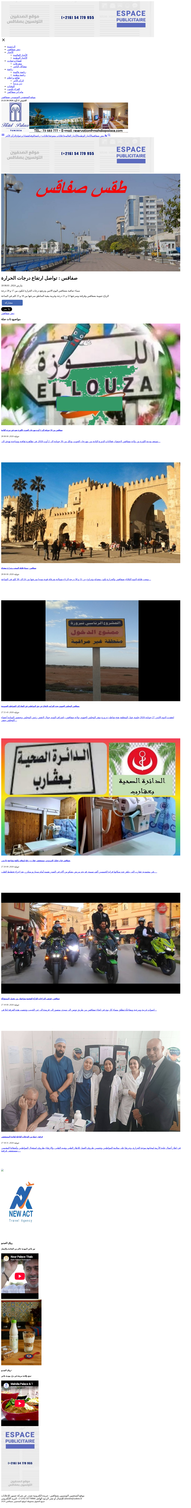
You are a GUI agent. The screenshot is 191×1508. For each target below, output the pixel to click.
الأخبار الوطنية (20, 58)
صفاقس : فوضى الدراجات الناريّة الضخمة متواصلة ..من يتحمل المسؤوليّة (30, 999)
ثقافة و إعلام (13, 78)
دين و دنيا (17, 83)
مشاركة (9, 302)
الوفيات (11, 86)
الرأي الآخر (18, 80)
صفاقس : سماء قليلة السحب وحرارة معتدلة (18, 568)
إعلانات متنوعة (56, 135)
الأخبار (10, 52)
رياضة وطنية (19, 75)
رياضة (10, 69)
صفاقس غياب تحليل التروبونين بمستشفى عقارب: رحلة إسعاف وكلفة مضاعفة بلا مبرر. (35, 860)
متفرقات (17, 63)
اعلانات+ (45, 135)
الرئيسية (11, 46)
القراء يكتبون (13, 89)
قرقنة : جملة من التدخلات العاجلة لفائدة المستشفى (22, 1137)
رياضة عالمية (19, 72)
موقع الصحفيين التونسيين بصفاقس (18, 97)
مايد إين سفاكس (15, 92)
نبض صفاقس (13, 49)
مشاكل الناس (20, 66)
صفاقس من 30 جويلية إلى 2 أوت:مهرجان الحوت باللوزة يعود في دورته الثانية (32, 430)
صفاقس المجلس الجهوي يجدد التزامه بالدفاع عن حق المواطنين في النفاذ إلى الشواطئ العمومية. (40, 706)
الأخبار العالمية (20, 55)
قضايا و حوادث (14, 60)
